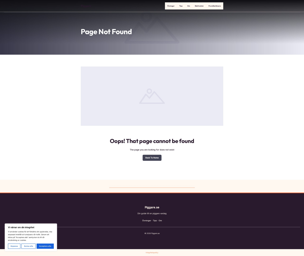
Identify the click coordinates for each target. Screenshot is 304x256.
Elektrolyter (199, 6)
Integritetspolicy (152, 252)
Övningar (171, 6)
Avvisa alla (28, 246)
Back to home (152, 158)
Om (188, 6)
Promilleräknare (215, 6)
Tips (181, 6)
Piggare (86, 6)
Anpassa (14, 246)
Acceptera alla (45, 246)
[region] (31, 237)
